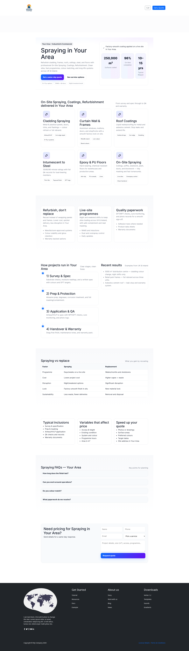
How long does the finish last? (55, 473)
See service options (75, 77)
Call (147, 8)
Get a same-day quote (52, 77)
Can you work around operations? (57, 482)
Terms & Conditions (158, 643)
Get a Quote (159, 8)
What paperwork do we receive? (57, 499)
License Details (144, 643)
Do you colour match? (52, 491)
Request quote (109, 555)
